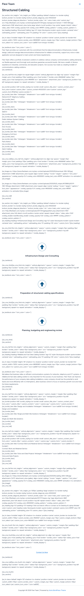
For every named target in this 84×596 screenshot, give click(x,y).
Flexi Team (8, 3)
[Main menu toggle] (80, 4)
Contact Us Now (42, 552)
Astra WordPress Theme (57, 590)
